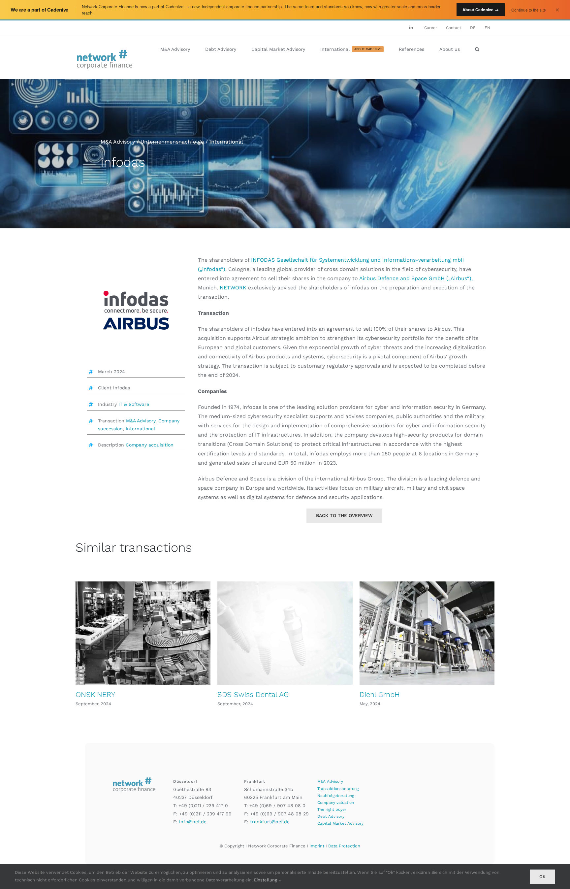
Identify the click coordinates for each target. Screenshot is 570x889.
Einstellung (266, 879)
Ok (542, 876)
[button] (477, 49)
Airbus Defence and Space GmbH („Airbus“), (416, 278)
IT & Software (133, 404)
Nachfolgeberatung (335, 795)
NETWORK (234, 287)
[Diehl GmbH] (427, 633)
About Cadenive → (480, 10)
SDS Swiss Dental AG (253, 694)
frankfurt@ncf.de (270, 821)
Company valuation (335, 802)
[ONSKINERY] (143, 633)
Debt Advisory (330, 816)
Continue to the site (528, 10)
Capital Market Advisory (340, 823)
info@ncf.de (192, 821)
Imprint (316, 845)
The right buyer (331, 809)
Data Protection (344, 845)
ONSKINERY (95, 694)
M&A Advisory (140, 420)
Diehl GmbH (380, 694)
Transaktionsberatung (338, 788)
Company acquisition (150, 444)
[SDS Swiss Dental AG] (284, 633)
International (140, 428)
